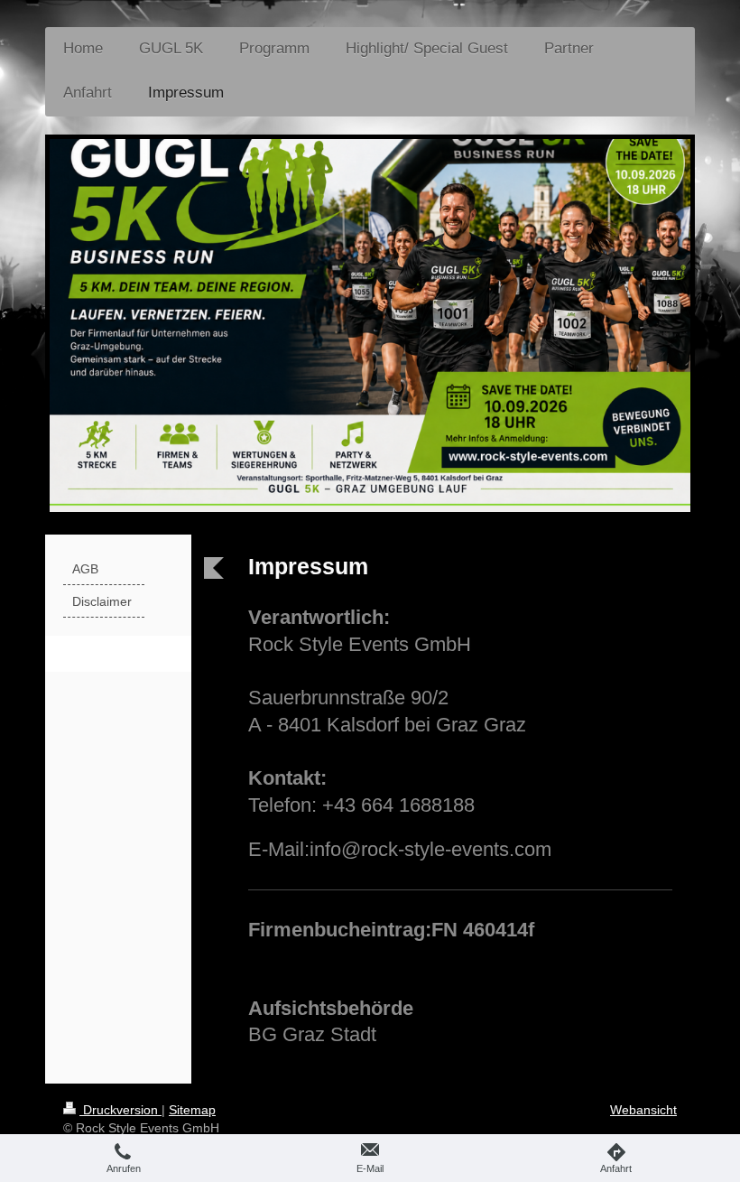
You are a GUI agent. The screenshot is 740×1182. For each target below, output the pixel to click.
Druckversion (120, 1110)
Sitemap (192, 1110)
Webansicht (643, 1110)
